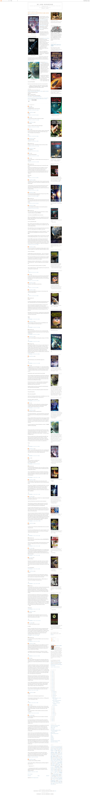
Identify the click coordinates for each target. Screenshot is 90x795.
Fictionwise (52, 738)
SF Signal (52, 737)
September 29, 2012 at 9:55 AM (34, 609)
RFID (51, 772)
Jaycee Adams (31, 548)
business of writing (54, 750)
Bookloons (52, 739)
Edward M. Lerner (31, 112)
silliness (55, 777)
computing (52, 751)
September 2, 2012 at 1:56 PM (33, 334)
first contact (56, 758)
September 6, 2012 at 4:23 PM (33, 400)
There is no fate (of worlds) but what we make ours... (56, 701)
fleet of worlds (36, 98)
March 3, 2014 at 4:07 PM (33, 757)
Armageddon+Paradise (59, 747)
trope (59, 782)
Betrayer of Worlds (53, 749)
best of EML (59, 748)
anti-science (52, 747)
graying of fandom (54, 761)
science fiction (55, 775)
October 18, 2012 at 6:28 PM (33, 635)
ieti (56, 762)
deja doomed (56, 753)
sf (52, 776)
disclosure (56, 754)
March (54, 712)
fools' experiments (57, 759)
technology (53, 781)
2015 (52, 686)
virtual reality (52, 783)
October (54, 694)
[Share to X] (34, 99)
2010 (52, 718)
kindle (53, 764)
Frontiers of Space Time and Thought (55, 760)
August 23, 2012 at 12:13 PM (33, 155)
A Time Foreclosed (53, 746)
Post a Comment (30, 774)
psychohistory (52, 771)
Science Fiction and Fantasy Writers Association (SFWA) (56, 731)
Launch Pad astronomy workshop (55, 740)
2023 (52, 675)
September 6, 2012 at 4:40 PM (33, 407)
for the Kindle (46, 91)
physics (56, 769)
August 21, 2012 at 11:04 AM (33, 119)
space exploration (59, 778)
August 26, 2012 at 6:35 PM (33, 244)
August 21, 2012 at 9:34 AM (33, 110)
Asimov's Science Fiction (54, 726)
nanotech (52, 769)
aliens (60, 746)
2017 (52, 683)
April (53, 710)
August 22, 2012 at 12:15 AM (33, 146)
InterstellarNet (60, 762)
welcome (57, 783)
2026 (52, 671)
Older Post (47, 775)
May (53, 709)
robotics (55, 772)
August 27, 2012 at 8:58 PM (33, 295)
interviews (53, 763)
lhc (56, 765)
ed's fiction (53, 756)
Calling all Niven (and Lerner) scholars (56, 45)
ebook (59, 754)
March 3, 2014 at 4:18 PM (33, 771)
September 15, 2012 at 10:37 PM (34, 520)
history (53, 762)
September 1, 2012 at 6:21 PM (33, 319)
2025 (52, 672)
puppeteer (56, 771)
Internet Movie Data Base (54, 741)
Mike (29, 117)
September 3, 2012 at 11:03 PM (34, 363)
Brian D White (31, 496)
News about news (54, 705)
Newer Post (29, 775)
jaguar (30, 106)
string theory (59, 779)
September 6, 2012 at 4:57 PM (33, 455)
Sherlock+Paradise (58, 776)
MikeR (30, 658)
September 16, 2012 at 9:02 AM (34, 535)
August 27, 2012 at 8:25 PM (33, 280)
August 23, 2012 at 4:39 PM (33, 196)
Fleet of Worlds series (43, 25)
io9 (51, 734)
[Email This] (32, 99)
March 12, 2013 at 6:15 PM (33, 702)
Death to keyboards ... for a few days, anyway (56, 699)
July (53, 706)
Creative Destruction (58, 751)
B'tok (55, 748)
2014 (52, 687)
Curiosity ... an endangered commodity (56, 703)
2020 (52, 679)
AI (57, 746)
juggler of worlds (59, 763)
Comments (53, 640)
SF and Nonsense (45, 4)
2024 (52, 673)
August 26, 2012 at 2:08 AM (33, 203)
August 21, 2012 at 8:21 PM (33, 141)
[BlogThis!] (33, 99)
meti (61, 765)
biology (59, 749)
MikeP (30, 129)
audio (52, 748)
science (60, 772)
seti (61, 775)
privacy (56, 770)
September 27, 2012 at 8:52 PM (34, 583)
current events (54, 752)
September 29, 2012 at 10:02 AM (34, 620)
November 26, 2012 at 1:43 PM (34, 641)
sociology (53, 778)
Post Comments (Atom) (35, 777)
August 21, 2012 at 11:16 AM (33, 126)
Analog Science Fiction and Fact (55, 725)
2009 (52, 719)
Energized (56, 757)
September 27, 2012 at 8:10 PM (34, 568)
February (54, 713)
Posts (53, 639)
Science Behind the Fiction (58, 773)
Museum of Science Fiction (54, 733)
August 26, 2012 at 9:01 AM (33, 208)
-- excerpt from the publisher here (34, 96)
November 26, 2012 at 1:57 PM (34, 655)
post (55, 790)
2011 (52, 716)
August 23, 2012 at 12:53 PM (33, 161)
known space (58, 764)
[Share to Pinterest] (36, 99)
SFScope (52, 735)
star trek (54, 779)
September (54, 695)
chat (60, 750)
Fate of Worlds (30, 98)
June (53, 708)
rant (60, 771)
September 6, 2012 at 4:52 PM (33, 446)
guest (58, 761)
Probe (60, 770)
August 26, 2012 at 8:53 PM (33, 272)
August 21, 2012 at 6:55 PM (33, 136)
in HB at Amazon (30, 91)
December (54, 691)
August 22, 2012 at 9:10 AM (33, 150)
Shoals (51, 777)
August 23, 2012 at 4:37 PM (33, 190)
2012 (52, 690)
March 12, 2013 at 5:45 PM (33, 690)
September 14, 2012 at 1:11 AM (34, 477)
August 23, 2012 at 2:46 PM (33, 177)
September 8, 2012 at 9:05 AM (34, 463)
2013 (52, 688)
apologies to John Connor (33, 14)
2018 (52, 682)
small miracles (60, 777)
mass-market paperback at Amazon (38, 91)
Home (38, 775)
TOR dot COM (53, 727)
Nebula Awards (53, 732)
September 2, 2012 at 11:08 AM (34, 327)
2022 (52, 676)
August (54, 696)
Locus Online (53, 728)
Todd (29, 274)
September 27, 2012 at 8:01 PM (34, 555)
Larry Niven (42, 98)
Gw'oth (61, 761)
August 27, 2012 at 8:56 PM (33, 287)
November (54, 692)
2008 (52, 720)
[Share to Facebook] (35, 99)
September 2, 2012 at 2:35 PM (33, 341)
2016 (52, 684)
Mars (59, 765)
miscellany (57, 767)
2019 (52, 680)
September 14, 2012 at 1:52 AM (34, 494)
